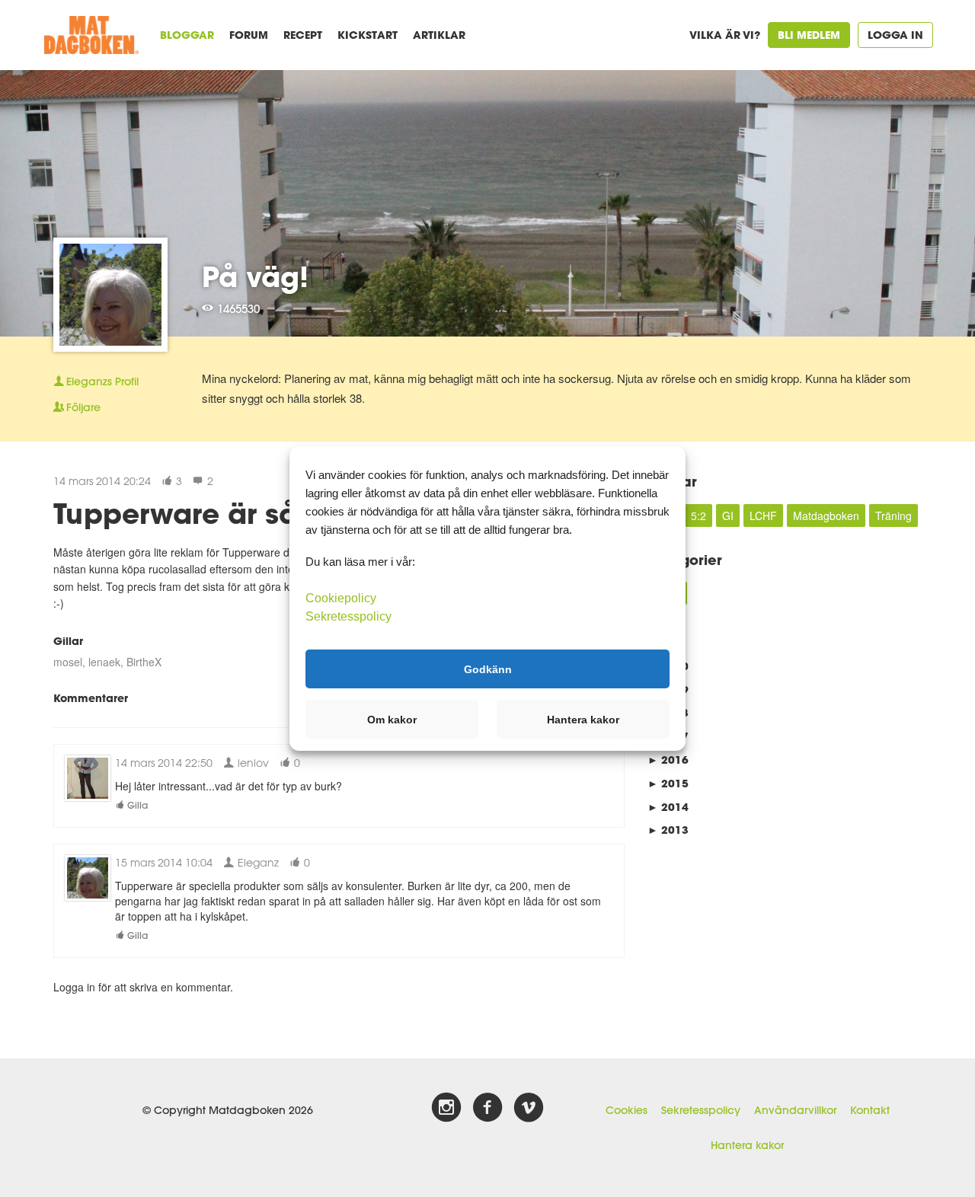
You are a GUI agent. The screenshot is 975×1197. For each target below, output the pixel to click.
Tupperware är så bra (203, 513)
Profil (102, 381)
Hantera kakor (747, 1145)
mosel (67, 661)
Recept (302, 34)
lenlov (252, 762)
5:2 (698, 515)
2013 (668, 829)
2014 (668, 807)
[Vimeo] (528, 1108)
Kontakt (870, 1110)
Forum (248, 34)
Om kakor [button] (392, 719)
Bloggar (187, 34)
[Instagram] (446, 1108)
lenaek (104, 661)
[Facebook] (487, 1108)
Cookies (626, 1110)
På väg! (255, 276)
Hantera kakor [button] (583, 719)
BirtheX (143, 661)
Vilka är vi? (724, 34)
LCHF (763, 515)
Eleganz (257, 862)
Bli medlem (809, 34)
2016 (668, 759)
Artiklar (439, 34)
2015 (668, 783)
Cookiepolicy (340, 598)
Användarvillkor (795, 1110)
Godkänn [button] (488, 668)
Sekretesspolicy (700, 1110)
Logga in (895, 34)
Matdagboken (826, 515)
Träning (893, 515)
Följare (83, 407)
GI (728, 515)
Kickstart (367, 34)
